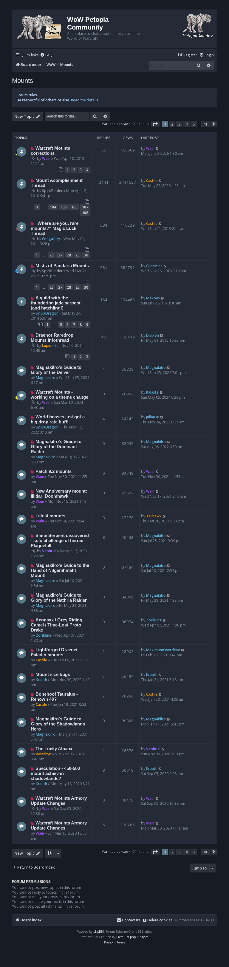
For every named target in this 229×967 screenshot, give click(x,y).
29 (77, 255)
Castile (151, 180)
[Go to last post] (157, 148)
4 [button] (186, 124)
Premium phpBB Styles (132, 937)
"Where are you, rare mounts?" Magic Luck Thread (54, 228)
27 (60, 255)
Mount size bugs (52, 674)
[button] (155, 124)
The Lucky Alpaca (53, 748)
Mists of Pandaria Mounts (62, 265)
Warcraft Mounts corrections (50, 151)
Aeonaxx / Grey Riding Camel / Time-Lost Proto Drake (56, 625)
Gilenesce (154, 265)
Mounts (22, 80)
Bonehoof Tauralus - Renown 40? (54, 697)
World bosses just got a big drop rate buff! (58, 419)
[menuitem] (46, 55)
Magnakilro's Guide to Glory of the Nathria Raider (59, 598)
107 (85, 207)
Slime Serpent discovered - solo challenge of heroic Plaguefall (60, 540)
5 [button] (194, 124)
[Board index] (40, 26)
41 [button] (205, 124)
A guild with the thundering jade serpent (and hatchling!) (56, 302)
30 (86, 255)
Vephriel (49, 550)
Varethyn (43, 753)
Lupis (46, 345)
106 (74, 207)
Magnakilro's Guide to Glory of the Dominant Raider (56, 446)
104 (53, 207)
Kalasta (152, 392)
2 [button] (172, 124)
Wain (46, 158)
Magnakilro (45, 377)
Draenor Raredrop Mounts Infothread (52, 338)
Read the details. (85, 100)
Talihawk (154, 516)
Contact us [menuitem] (131, 920)
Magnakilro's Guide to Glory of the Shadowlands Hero (58, 724)
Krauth (41, 679)
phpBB (98, 931)
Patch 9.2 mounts (53, 471)
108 (85, 212)
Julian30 (152, 417)
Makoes (153, 298)
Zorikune (43, 635)
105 (64, 207)
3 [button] (179, 124)
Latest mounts (50, 515)
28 (69, 255)
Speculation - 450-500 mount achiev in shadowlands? (55, 773)
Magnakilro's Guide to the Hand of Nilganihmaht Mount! (60, 570)
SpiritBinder (52, 190)
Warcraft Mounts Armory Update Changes (59, 801)
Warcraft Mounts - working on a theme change (59, 395)
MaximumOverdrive (163, 649)
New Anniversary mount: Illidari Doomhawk (59, 494)
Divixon (152, 335)
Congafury (51, 238)
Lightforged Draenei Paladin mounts (54, 652)
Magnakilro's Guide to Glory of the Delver (56, 370)
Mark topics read (114, 123)
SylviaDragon (47, 313)
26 (51, 255)
